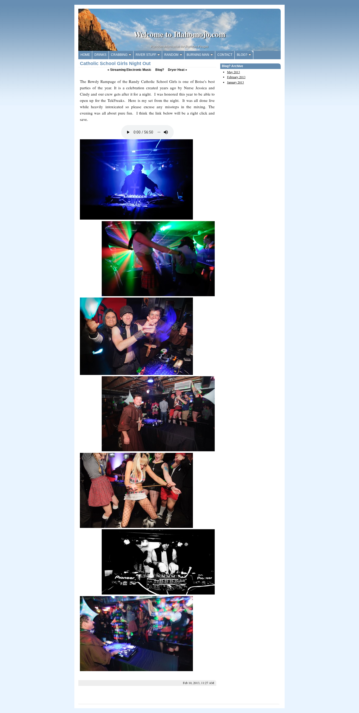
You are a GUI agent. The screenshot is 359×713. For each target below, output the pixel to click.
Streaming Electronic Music (129, 70)
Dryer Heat (177, 70)
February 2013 (236, 77)
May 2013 (233, 72)
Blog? (159, 70)
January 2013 (235, 82)
